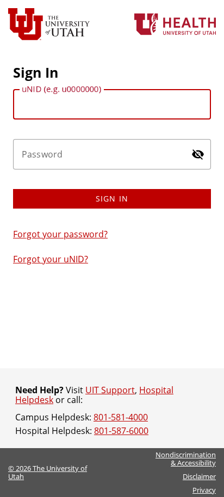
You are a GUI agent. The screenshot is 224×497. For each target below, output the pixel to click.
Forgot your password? (60, 234)
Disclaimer (199, 476)
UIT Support (110, 390)
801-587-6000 (121, 431)
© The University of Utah (47, 472)
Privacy (204, 490)
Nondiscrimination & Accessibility (185, 459)
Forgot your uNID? (50, 259)
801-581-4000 (121, 417)
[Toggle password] (198, 154)
